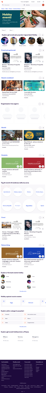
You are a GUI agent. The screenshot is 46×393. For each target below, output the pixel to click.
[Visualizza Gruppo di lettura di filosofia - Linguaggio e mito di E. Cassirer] (11, 253)
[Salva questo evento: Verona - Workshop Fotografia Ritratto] (40, 229)
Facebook (37, 367)
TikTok (37, 371)
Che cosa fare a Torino (28, 371)
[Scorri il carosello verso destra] (43, 35)
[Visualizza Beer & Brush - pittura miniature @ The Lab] (34, 135)
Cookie (32, 387)
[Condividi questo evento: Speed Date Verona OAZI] (21, 89)
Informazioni (21, 385)
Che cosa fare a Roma (28, 364)
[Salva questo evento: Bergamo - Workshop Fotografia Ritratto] (40, 61)
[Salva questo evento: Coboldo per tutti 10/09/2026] (18, 139)
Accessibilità (27, 387)
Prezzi (9, 385)
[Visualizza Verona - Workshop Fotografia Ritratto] (34, 225)
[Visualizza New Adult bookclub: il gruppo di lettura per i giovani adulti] (34, 253)
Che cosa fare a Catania (28, 374)
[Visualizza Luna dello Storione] (34, 85)
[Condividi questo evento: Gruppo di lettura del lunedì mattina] (21, 166)
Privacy (22, 387)
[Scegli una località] (24, 5)
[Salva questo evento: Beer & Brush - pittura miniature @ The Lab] (40, 139)
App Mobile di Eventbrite (5, 367)
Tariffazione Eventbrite (5, 365)
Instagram (37, 370)
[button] (4, 30)
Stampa (38, 385)
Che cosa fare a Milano (28, 365)
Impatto (42, 385)
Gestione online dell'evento (17, 368)
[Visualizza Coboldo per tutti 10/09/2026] (11, 135)
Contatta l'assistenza (39, 364)
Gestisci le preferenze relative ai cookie (23, 388)
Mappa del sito (3, 374)
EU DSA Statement (37, 387)
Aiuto (28, 385)
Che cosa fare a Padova (28, 373)
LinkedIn (37, 368)
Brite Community (4, 373)
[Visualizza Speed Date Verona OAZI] (11, 85)
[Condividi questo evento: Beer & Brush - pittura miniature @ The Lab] (43, 139)
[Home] (2, 2)
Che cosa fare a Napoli (28, 367)
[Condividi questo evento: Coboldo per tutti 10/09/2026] (21, 139)
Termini (18, 387)
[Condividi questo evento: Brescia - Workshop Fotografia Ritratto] (21, 61)
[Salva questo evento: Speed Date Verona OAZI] (18, 89)
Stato (15, 387)
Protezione (6, 387)
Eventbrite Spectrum (4, 371)
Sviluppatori (11, 387)
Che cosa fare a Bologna (28, 370)
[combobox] (33, 5)
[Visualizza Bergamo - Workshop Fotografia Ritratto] (34, 58)
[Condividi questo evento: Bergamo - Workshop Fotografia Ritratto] (43, 61)
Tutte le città (26, 377)
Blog (25, 385)
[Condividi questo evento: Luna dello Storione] (43, 89)
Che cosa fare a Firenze (28, 368)
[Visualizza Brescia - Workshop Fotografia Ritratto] (11, 58)
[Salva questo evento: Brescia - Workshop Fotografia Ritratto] (18, 61)
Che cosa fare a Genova (28, 375)
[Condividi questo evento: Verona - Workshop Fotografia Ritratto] (43, 229)
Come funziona (4, 364)
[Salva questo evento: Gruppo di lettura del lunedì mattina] (18, 166)
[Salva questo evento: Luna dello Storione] (40, 89)
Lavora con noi (33, 385)
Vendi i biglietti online (16, 364)
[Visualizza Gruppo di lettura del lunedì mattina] (11, 163)
